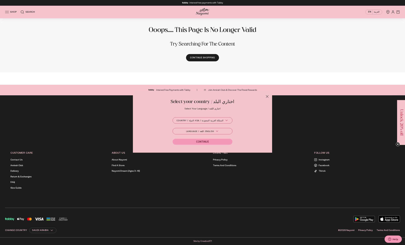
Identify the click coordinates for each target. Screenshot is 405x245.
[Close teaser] (398, 144)
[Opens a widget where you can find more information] (393, 239)
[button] (401, 122)
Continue (202, 141)
